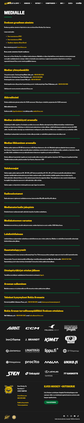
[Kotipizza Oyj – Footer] (71, 340)
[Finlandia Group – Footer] (52, 328)
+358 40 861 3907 (21, 315)
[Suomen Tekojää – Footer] (32, 373)
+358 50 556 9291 (33, 302)
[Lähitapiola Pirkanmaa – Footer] (13, 351)
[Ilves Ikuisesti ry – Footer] (71, 328)
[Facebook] (64, 416)
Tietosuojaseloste (22, 405)
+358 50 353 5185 (63, 84)
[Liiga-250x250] (7, 417)
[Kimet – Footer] (52, 340)
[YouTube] (74, 416)
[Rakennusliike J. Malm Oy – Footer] (52, 362)
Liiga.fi (42, 275)
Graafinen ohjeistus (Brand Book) (17, 43)
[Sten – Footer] (13, 373)
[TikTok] (78, 416)
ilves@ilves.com (22, 47)
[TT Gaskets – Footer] (71, 373)
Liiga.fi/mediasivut (17, 111)
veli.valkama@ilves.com (36, 315)
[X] (67, 416)
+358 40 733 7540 (66, 259)
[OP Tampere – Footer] (71, 351)
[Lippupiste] (52, 351)
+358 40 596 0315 (36, 80)
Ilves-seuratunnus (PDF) (15, 36)
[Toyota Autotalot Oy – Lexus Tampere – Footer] (52, 373)
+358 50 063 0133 (39, 75)
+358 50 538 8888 (37, 77)
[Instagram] (71, 416)
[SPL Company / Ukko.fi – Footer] (71, 362)
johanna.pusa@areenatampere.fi (50, 302)
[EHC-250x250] (14, 417)
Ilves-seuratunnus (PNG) (15, 39)
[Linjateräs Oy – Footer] (32, 351)
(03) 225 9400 (21, 398)
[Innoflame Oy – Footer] (13, 340)
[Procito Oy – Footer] (32, 362)
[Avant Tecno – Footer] (13, 328)
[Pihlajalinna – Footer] (13, 362)
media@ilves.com (38, 111)
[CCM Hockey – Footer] (32, 328)
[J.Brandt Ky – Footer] (32, 340)
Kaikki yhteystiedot (23, 403)
